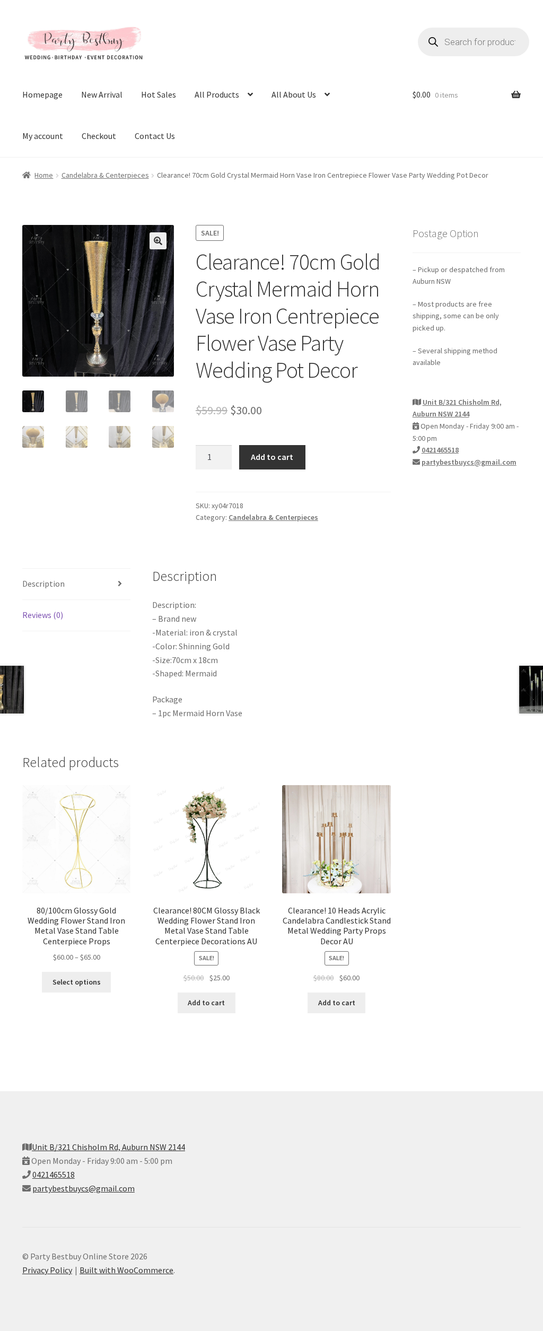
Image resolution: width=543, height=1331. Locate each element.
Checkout (99, 136)
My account (42, 136)
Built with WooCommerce (126, 1270)
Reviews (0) (42, 615)
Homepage (42, 94)
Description (43, 583)
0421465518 (440, 450)
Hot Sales (158, 94)
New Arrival (101, 94)
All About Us (294, 94)
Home (43, 175)
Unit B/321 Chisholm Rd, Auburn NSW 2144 (108, 1147)
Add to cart (272, 456)
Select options (76, 982)
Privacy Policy (47, 1270)
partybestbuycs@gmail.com (469, 462)
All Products (217, 94)
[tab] (76, 584)
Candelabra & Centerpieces (105, 175)
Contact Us (155, 136)
